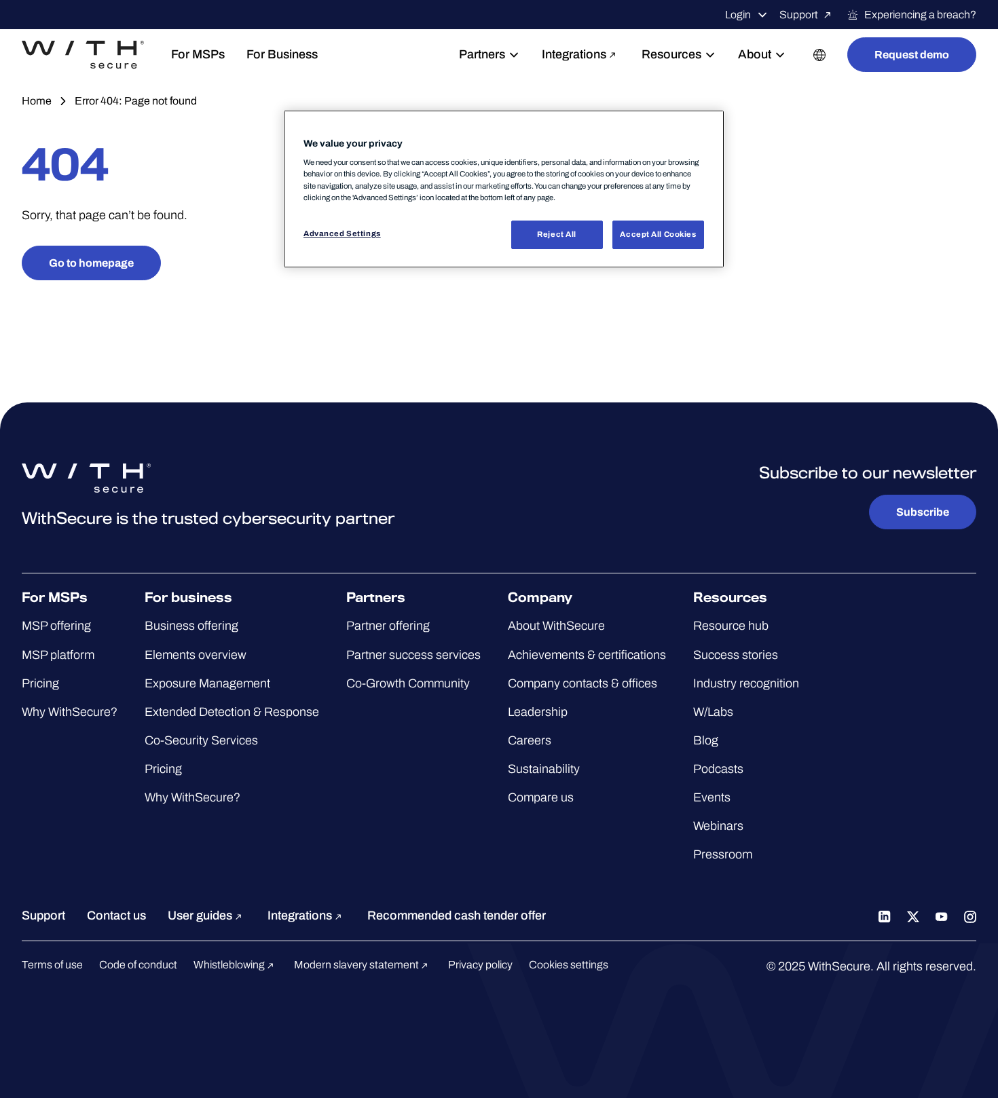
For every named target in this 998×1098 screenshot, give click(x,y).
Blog (705, 740)
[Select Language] (819, 54)
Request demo (911, 54)
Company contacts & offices (582, 683)
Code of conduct (138, 964)
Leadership (538, 712)
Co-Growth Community (408, 683)
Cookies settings (568, 964)
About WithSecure (556, 625)
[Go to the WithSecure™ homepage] (83, 55)
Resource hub (731, 625)
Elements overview (195, 655)
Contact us (116, 915)
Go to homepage (91, 263)
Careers (529, 740)
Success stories (735, 655)
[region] (503, 189)
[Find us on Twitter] (913, 915)
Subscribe (922, 512)
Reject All (556, 234)
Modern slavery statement (357, 964)
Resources (671, 54)
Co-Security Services (201, 740)
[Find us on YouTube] (942, 915)
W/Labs (713, 712)
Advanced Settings (342, 233)
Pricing (40, 683)
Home (37, 101)
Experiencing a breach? (920, 14)
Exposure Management (207, 683)
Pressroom (722, 854)
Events (712, 797)
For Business (282, 54)
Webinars (718, 826)
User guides (201, 915)
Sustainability (544, 769)
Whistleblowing (230, 964)
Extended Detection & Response (232, 712)
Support (798, 14)
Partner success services (413, 655)
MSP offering (56, 625)
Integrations (574, 54)
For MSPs (198, 54)
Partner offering (388, 625)
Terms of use (52, 964)
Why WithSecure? (69, 712)
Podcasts (718, 769)
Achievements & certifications (587, 655)
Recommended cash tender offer (456, 915)
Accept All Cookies (658, 234)
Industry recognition (746, 683)
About (754, 54)
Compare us (541, 797)
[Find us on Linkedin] (885, 915)
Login (738, 14)
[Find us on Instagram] (970, 915)
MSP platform (58, 655)
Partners (482, 54)
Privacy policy (480, 964)
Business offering (191, 625)
